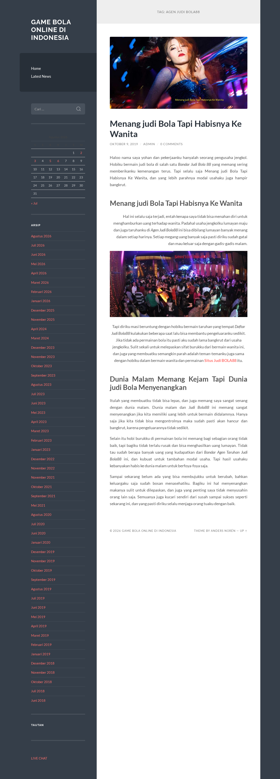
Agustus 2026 (41, 236)
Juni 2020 (38, 533)
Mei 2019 (38, 617)
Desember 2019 (42, 552)
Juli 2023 (38, 394)
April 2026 (39, 273)
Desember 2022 (42, 459)
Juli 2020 (38, 524)
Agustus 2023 (41, 384)
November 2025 (43, 319)
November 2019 (43, 561)
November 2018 (43, 672)
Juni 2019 (38, 607)
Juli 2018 (38, 691)
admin (149, 144)
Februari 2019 (41, 645)
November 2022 (43, 468)
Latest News (41, 76)
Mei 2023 (38, 412)
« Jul (34, 203)
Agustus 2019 (41, 589)
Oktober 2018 (41, 682)
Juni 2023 (38, 403)
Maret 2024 (40, 338)
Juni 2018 (38, 700)
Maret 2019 (40, 635)
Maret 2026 (40, 282)
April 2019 (39, 626)
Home (36, 68)
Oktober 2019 (41, 570)
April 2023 (39, 422)
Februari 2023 (41, 440)
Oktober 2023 (41, 366)
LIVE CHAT (39, 758)
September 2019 (43, 580)
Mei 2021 (38, 505)
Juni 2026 (38, 254)
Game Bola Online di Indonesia (51, 29)
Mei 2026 (38, 264)
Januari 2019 (40, 654)
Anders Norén (223, 530)
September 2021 (43, 496)
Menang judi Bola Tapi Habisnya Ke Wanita (176, 128)
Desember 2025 (42, 310)
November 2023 (43, 357)
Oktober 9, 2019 (124, 144)
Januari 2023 (40, 449)
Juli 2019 (38, 598)
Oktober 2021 (41, 487)
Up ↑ (243, 530)
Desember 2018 (42, 663)
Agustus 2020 (41, 514)
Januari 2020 (40, 542)
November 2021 (43, 477)
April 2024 (39, 329)
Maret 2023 (40, 431)
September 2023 (43, 375)
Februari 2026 (41, 292)
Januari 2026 (40, 301)
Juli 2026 (38, 245)
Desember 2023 (42, 347)
